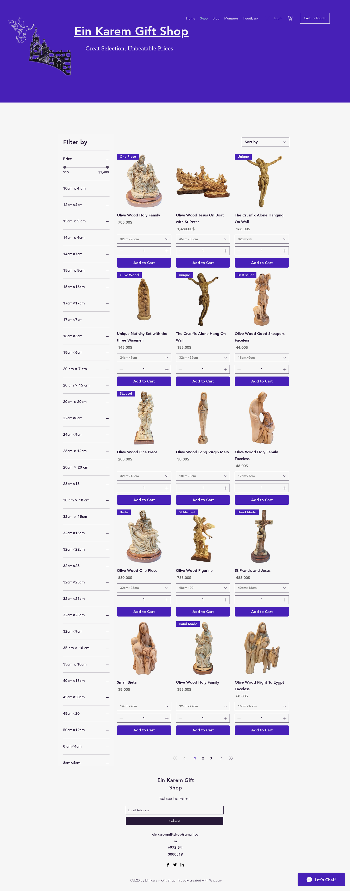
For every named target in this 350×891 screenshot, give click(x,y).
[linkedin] (182, 864)
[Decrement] (121, 251)
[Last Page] (231, 758)
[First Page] (175, 758)
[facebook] (167, 864)
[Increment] (167, 251)
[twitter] (175, 864)
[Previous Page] (184, 758)
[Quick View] (203, 181)
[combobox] (265, 142)
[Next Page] (221, 758)
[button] (290, 18)
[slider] (65, 167)
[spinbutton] (144, 251)
